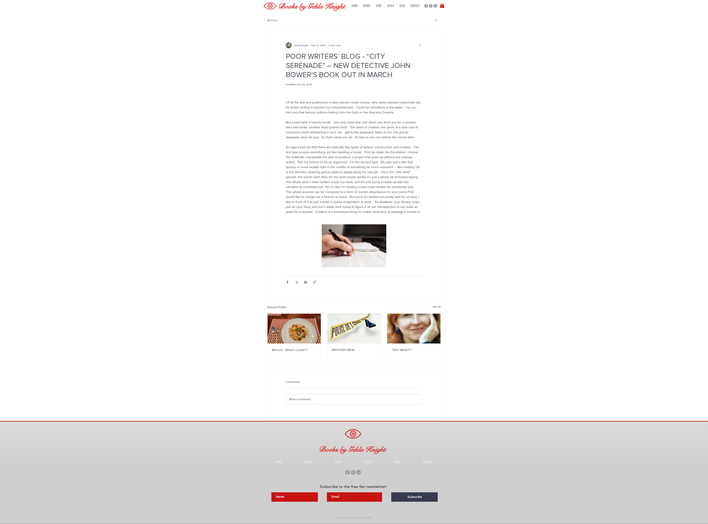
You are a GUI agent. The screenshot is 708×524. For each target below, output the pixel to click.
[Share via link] (314, 282)
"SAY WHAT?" (402, 350)
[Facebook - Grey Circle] (426, 6)
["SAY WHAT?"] (413, 329)
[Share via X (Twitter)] (296, 282)
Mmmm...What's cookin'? (290, 350)
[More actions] (420, 45)
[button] (366, 5)
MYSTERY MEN (343, 350)
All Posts (272, 20)
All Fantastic (365, 517)
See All (437, 306)
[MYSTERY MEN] (354, 329)
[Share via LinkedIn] (305, 282)
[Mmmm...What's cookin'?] (294, 329)
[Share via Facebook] (287, 282)
